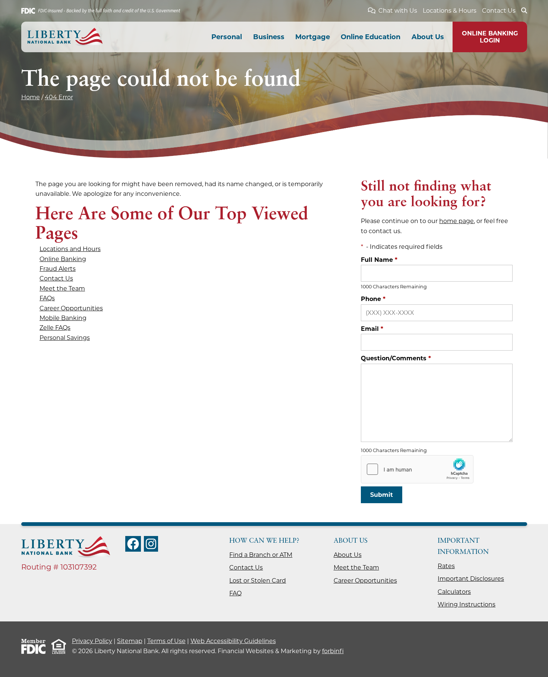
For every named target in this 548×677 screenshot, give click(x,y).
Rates (446, 566)
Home (30, 97)
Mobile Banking (63, 318)
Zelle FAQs (55, 327)
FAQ (235, 593)
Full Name (379, 259)
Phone (373, 299)
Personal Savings (65, 337)
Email (372, 328)
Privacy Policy (92, 641)
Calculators (454, 591)
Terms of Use (166, 641)
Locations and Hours (70, 249)
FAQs (47, 298)
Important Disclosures (471, 578)
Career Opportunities (71, 308)
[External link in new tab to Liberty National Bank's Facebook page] (133, 544)
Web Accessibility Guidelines (233, 641)
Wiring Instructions (466, 604)
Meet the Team (62, 288)
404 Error (59, 97)
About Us (348, 554)
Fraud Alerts (58, 268)
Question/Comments (396, 358)
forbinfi (333, 651)
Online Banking (63, 259)
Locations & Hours (449, 10)
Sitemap (129, 641)
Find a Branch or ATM (260, 554)
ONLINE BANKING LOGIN (490, 37)
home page (456, 221)
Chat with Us (397, 10)
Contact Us (499, 10)
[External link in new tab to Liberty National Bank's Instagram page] (151, 544)
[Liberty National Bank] (65, 37)
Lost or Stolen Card (257, 580)
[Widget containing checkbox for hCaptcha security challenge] (417, 469)
